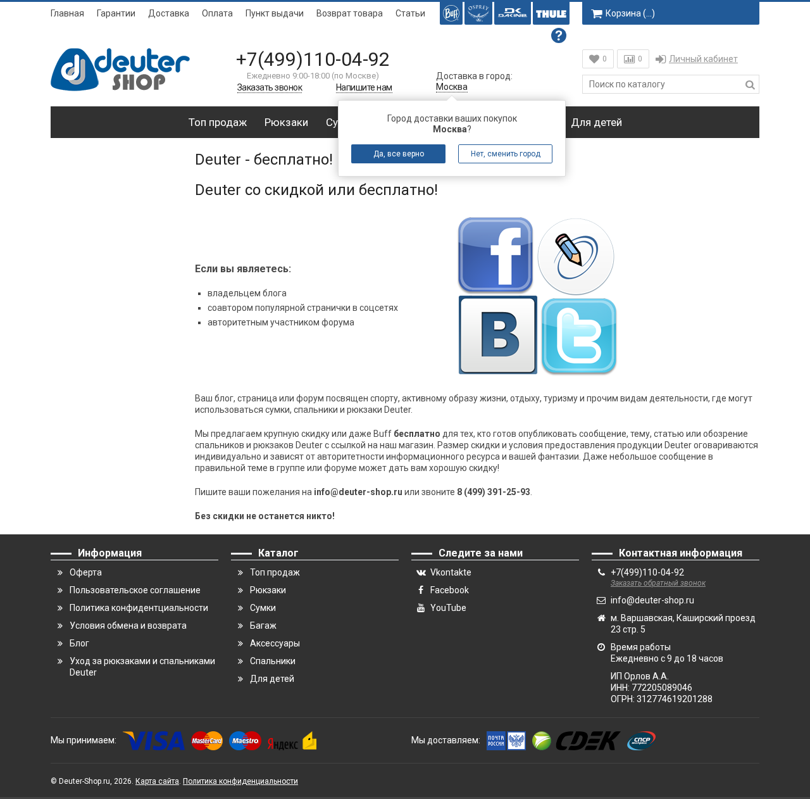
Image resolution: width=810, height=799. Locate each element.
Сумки (263, 608)
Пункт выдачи (275, 13)
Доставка (168, 13)
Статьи (410, 13)
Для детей (596, 122)
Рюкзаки (286, 122)
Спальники (273, 661)
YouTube (448, 608)
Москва (452, 87)
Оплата (217, 13)
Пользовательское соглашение (135, 590)
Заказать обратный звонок (658, 583)
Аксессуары (275, 643)
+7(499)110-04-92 (313, 59)
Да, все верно (398, 153)
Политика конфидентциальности (139, 608)
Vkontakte (450, 572)
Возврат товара (349, 13)
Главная (67, 13)
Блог (79, 643)
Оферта (86, 572)
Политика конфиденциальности (240, 781)
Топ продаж (218, 122)
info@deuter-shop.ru (652, 600)
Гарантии (116, 13)
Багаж (263, 625)
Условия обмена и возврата (128, 625)
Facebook (449, 590)
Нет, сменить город (505, 153)
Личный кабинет (703, 59)
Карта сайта (157, 781)
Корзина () (630, 13)
